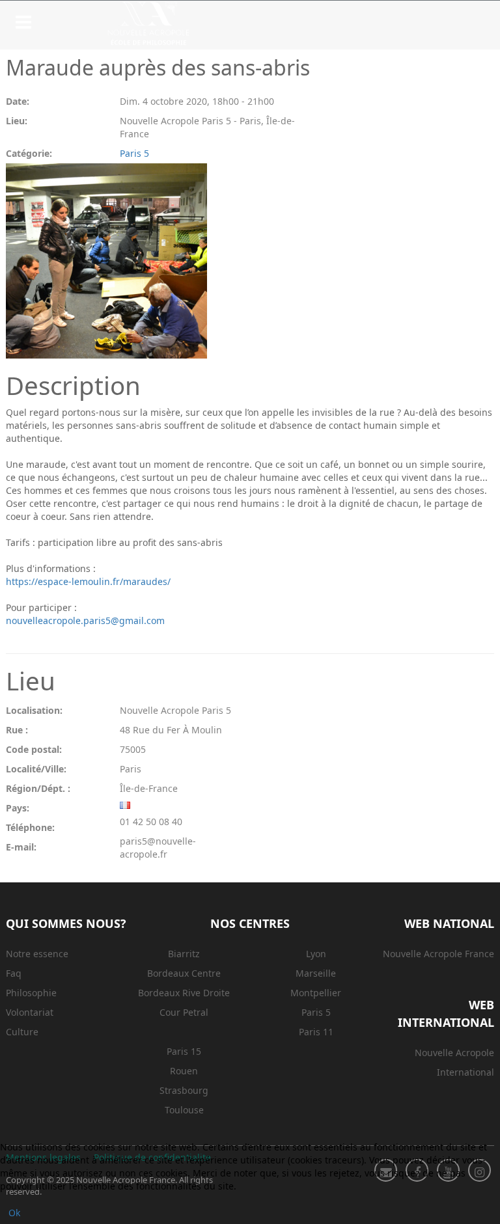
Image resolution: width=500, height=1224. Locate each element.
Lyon (316, 953)
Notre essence (37, 953)
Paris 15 (184, 1051)
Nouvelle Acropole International (454, 1062)
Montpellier (315, 992)
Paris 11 (316, 1032)
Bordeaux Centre (184, 973)
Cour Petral (184, 1012)
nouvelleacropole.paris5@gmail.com (85, 620)
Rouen (184, 1071)
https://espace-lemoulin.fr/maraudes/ (88, 581)
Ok (14, 1212)
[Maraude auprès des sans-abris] (168, 261)
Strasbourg (184, 1090)
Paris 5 (134, 153)
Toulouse (184, 1110)
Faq (13, 973)
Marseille (316, 973)
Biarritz (184, 953)
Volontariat (29, 1012)
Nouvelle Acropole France (438, 953)
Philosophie (31, 992)
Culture (22, 1032)
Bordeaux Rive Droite (184, 992)
